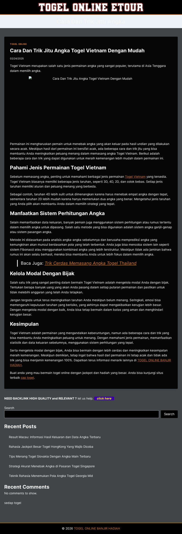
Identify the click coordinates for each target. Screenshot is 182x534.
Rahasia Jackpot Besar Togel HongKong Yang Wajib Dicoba (51, 446)
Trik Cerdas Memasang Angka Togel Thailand (90, 263)
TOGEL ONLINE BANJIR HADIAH (97, 528)
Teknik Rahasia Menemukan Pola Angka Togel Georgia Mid (51, 476)
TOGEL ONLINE (18, 44)
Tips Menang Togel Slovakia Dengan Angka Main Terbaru (50, 456)
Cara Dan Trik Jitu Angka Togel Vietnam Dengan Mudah (77, 50)
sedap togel (12, 503)
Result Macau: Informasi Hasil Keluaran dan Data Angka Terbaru (55, 437)
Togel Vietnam (135, 176)
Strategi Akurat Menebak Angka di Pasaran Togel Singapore (52, 466)
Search (9, 408)
